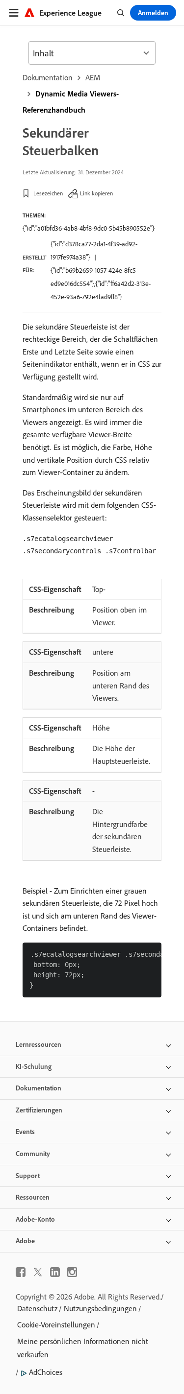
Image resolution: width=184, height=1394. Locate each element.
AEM (92, 77)
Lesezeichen (48, 193)
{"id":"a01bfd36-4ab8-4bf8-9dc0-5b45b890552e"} (89, 228)
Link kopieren (96, 193)
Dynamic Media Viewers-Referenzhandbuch (71, 102)
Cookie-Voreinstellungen (56, 1324)
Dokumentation (48, 77)
